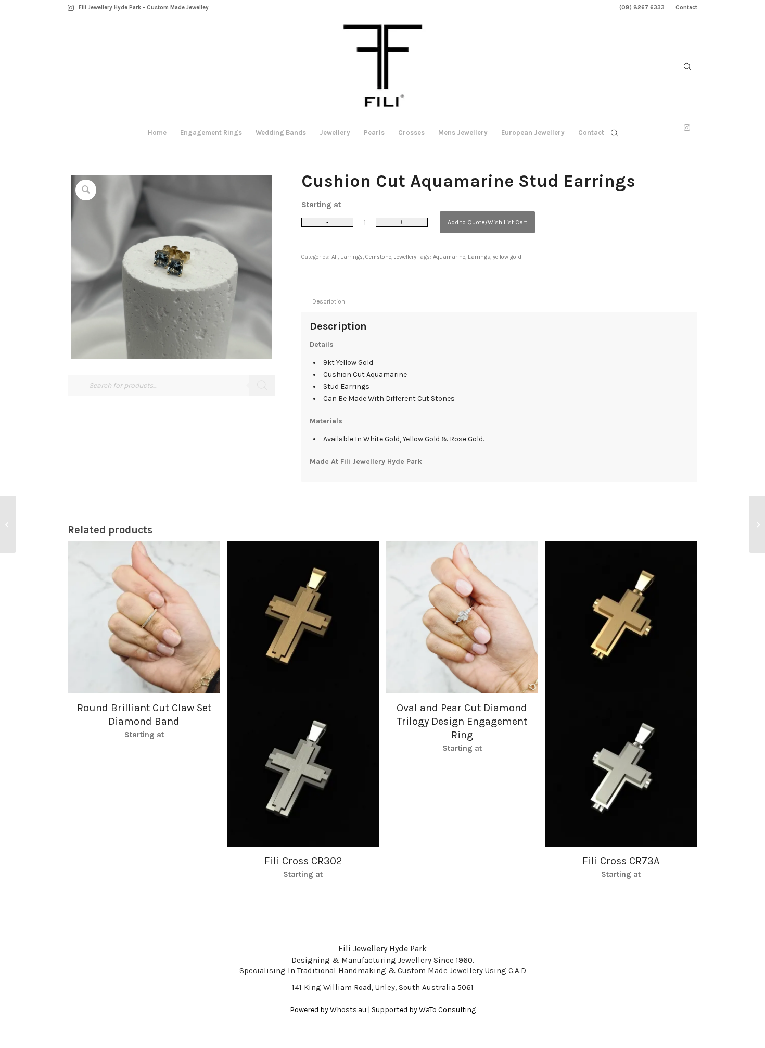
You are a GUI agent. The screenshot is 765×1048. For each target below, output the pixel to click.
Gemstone (378, 257)
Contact (686, 7)
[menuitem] (642, 7)
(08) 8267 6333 (642, 7)
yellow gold (507, 257)
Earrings (351, 257)
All (335, 257)
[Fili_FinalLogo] (383, 68)
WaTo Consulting (447, 1009)
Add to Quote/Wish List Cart (487, 222)
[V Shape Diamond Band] (8, 524)
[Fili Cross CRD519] (757, 524)
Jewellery (405, 257)
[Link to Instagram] (71, 8)
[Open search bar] (687, 66)
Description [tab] (328, 301)
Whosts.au (348, 1009)
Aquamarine (449, 257)
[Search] (262, 385)
